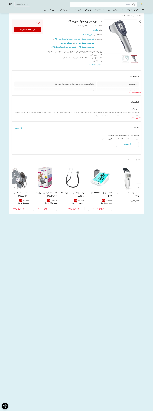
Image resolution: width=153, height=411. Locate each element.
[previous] (138, 188)
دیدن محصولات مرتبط (27, 30)
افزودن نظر (18, 128)
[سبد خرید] (10, 4)
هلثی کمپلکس (137, 16)
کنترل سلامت (126, 16)
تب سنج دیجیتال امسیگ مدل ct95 (67, 39)
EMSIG (95, 30)
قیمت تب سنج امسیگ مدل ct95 (63, 47)
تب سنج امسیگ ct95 (86, 47)
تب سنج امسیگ (88, 39)
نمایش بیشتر (136, 92)
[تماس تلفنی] (5, 406)
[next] (14, 188)
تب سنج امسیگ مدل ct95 (84, 43)
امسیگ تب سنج (66, 43)
